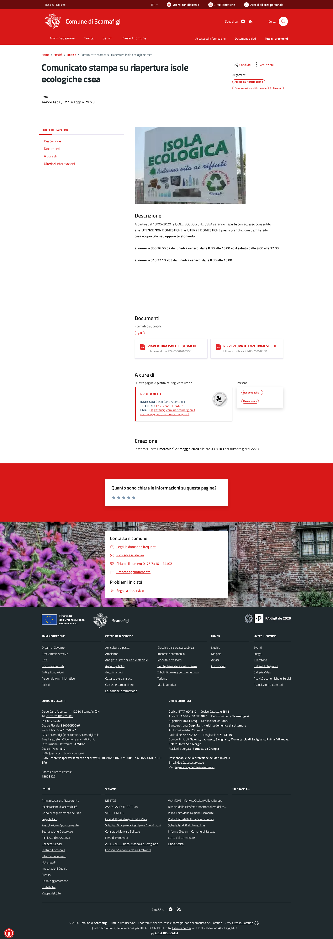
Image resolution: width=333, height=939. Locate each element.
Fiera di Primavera (116, 837)
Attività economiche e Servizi (272, 678)
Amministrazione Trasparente (60, 800)
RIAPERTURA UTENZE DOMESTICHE (250, 346)
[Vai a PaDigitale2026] (267, 618)
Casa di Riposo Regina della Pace (126, 819)
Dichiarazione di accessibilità (59, 806)
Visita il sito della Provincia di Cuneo (191, 819)
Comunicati (218, 666)
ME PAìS (110, 800)
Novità (58, 54)
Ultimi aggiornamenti (55, 881)
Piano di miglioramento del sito (61, 813)
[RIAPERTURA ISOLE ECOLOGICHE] (143, 347)
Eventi (258, 647)
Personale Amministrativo (58, 678)
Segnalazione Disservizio (57, 831)
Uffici (45, 660)
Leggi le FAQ (50, 819)
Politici (46, 684)
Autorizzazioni (114, 672)
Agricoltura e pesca (117, 647)
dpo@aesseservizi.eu (190, 762)
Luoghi (258, 653)
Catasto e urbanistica (118, 678)
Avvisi (215, 660)
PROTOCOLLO (150, 394)
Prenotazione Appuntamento (60, 825)
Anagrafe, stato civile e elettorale (126, 660)
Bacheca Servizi (52, 843)
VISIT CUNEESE (115, 813)
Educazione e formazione (121, 690)
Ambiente (111, 653)
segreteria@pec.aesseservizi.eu (194, 767)
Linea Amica (176, 843)
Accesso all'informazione (210, 38)
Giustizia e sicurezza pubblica (175, 647)
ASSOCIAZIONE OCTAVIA (121, 806)
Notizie (71, 54)
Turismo (162, 678)
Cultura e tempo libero (119, 684)
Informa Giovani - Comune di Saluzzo (191, 831)
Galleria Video (262, 672)
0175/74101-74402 (169, 406)
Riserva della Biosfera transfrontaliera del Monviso (200, 806)
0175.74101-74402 (59, 716)
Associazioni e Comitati (268, 684)
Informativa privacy (54, 856)
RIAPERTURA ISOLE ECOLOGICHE (172, 346)
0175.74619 (55, 720)
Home (45, 54)
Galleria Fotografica (266, 666)
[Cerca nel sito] (283, 21)
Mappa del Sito (51, 893)
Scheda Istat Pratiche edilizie (186, 825)
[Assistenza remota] (256, 922)
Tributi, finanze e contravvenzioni (178, 672)
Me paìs (216, 653)
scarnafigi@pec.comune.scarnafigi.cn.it (164, 414)
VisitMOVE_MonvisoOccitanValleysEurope (195, 800)
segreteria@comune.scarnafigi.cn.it (173, 410)
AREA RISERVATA (166, 933)
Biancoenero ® (181, 928)
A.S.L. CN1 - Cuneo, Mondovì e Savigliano (131, 843)
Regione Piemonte (55, 5)
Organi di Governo (53, 647)
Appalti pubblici (114, 666)
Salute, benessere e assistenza (177, 666)
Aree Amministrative (55, 653)
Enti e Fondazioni (53, 672)
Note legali (49, 862)
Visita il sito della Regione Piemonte (191, 813)
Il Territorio (260, 660)
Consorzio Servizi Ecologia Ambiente (128, 850)
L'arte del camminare (181, 837)
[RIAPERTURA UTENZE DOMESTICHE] (218, 347)
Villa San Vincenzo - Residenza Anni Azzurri (133, 825)
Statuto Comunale (53, 850)
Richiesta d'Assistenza (56, 837)
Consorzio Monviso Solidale (122, 831)
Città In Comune (242, 922)
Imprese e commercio (171, 653)
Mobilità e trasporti (169, 660)
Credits (46, 874)
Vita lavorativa (166, 684)
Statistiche (49, 887)
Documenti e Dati (53, 666)
